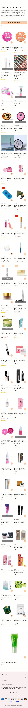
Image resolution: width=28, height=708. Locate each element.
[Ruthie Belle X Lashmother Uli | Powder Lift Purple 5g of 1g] (7, 403)
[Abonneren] (26, 684)
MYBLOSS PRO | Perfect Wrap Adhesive (6, 154)
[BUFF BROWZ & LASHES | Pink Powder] (20, 431)
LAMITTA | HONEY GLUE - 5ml (7, 334)
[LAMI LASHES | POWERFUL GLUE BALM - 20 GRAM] (7, 116)
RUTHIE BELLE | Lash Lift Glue (20, 234)
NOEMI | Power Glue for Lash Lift (6, 387)
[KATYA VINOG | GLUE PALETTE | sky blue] (7, 194)
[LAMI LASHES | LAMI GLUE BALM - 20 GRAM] (20, 116)
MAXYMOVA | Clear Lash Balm (20, 495)
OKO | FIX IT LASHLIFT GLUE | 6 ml (19, 102)
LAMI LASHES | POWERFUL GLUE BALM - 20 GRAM (7, 127)
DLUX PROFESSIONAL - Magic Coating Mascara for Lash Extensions (20, 308)
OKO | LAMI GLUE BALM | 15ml (7, 102)
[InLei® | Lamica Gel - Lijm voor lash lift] (7, 350)
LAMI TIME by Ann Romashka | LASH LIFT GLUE (19, 75)
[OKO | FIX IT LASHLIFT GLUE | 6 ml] (20, 91)
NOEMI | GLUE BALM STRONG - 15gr (19, 179)
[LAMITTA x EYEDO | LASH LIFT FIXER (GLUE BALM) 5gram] (20, 194)
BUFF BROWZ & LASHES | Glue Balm (7, 442)
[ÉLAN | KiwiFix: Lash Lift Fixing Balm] (20, 585)
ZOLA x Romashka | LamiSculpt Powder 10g (6, 469)
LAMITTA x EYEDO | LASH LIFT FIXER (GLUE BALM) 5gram (20, 207)
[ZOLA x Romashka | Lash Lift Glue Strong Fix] (20, 560)
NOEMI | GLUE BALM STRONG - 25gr (6, 179)
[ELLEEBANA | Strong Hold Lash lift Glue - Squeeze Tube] (7, 484)
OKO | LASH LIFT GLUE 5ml (19, 259)
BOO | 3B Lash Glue (5, 283)
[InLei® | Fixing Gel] (20, 323)
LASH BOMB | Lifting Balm (7, 546)
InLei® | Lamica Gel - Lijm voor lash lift (7, 361)
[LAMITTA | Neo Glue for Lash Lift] (14, 643)
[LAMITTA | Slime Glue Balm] (7, 610)
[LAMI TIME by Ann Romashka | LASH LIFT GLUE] (20, 63)
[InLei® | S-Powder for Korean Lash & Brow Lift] (7, 585)
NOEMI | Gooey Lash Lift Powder (20, 361)
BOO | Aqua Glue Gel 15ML (20, 283)
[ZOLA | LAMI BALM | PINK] (7, 37)
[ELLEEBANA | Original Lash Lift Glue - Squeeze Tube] (20, 458)
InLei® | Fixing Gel (18, 333)
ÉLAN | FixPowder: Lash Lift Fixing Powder (19, 546)
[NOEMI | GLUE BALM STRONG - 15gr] (20, 168)
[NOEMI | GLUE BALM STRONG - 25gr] (7, 168)
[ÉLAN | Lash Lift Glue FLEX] (7, 560)
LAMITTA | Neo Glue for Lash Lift (8, 662)
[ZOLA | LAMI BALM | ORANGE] (20, 37)
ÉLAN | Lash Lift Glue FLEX (7, 570)
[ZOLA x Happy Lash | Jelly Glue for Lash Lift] (7, 510)
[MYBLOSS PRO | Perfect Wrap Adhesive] (7, 143)
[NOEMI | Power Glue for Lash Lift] (7, 376)
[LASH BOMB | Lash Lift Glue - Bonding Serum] (20, 376)
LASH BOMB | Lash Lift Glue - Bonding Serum (19, 387)
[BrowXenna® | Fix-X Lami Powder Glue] (20, 610)
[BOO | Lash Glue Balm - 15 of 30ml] (7, 296)
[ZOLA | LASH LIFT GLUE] (7, 222)
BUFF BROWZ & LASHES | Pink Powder (20, 442)
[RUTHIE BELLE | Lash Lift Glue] (20, 222)
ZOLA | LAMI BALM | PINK (7, 47)
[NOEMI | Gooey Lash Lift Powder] (20, 350)
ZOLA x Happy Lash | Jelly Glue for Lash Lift (7, 521)
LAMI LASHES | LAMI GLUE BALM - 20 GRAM (20, 127)
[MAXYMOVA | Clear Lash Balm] (20, 484)
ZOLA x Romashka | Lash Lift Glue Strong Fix (20, 571)
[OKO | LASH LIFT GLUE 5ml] (20, 248)
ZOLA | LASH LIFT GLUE (6, 233)
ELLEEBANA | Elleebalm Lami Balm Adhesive (19, 521)
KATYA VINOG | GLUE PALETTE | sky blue (6, 206)
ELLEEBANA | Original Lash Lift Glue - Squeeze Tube (20, 470)
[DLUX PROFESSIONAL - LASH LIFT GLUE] (7, 63)
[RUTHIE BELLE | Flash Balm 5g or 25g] (7, 248)
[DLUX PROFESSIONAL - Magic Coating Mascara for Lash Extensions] (20, 296)
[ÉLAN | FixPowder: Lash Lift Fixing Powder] (20, 535)
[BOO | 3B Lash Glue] (7, 273)
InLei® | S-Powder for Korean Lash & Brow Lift (6, 596)
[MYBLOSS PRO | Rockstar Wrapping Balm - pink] (20, 143)
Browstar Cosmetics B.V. (11, 705)
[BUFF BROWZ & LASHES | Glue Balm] (7, 431)
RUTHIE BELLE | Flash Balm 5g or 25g (6, 259)
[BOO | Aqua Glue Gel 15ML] (20, 273)
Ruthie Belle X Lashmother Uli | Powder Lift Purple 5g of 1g (7, 415)
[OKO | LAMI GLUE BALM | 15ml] (7, 91)
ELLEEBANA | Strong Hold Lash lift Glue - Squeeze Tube (7, 496)
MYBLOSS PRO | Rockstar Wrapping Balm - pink (20, 154)
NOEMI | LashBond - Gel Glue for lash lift (20, 414)
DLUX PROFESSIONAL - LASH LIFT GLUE (6, 74)
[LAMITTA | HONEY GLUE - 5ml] (7, 323)
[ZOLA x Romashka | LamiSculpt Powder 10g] (7, 458)
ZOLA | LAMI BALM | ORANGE (19, 48)
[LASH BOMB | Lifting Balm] (7, 535)
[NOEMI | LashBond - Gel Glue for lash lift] (20, 403)
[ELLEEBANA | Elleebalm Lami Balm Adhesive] (20, 510)
